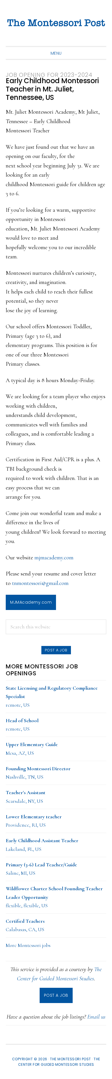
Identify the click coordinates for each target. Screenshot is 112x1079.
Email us (96, 1016)
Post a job (56, 650)
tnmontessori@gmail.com (40, 583)
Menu (56, 53)
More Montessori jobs (28, 945)
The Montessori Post (56, 23)
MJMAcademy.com (31, 602)
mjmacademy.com (54, 557)
